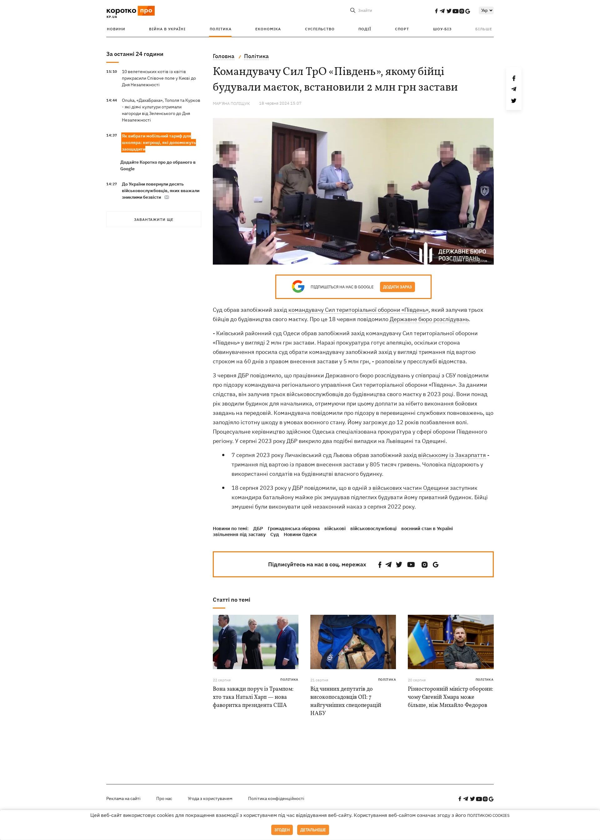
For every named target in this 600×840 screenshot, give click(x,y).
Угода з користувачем (210, 798)
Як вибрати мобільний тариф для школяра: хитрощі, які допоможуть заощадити (159, 142)
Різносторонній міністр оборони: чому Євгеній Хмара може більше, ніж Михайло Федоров (450, 697)
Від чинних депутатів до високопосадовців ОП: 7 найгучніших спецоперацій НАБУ (345, 701)
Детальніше (313, 830)
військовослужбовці (373, 528)
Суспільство (320, 29)
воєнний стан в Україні (427, 528)
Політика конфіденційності (276, 798)
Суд (274, 534)
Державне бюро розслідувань (429, 319)
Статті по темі (231, 599)
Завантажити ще (153, 219)
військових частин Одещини (410, 487)
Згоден (282, 830)
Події (364, 29)
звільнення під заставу (239, 534)
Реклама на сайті (123, 798)
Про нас (164, 798)
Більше (483, 29)
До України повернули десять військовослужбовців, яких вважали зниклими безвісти (160, 190)
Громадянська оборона (294, 528)
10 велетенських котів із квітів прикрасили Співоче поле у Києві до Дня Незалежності (159, 78)
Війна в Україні (167, 29)
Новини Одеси (300, 534)
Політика (221, 29)
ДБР (258, 528)
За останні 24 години (134, 53)
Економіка (268, 29)
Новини (116, 29)
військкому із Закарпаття (452, 455)
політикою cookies (488, 815)
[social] (436, 10)
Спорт (402, 29)
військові (335, 528)
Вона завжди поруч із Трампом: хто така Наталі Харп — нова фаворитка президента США (253, 697)
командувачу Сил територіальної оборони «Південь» (358, 309)
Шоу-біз (442, 29)
